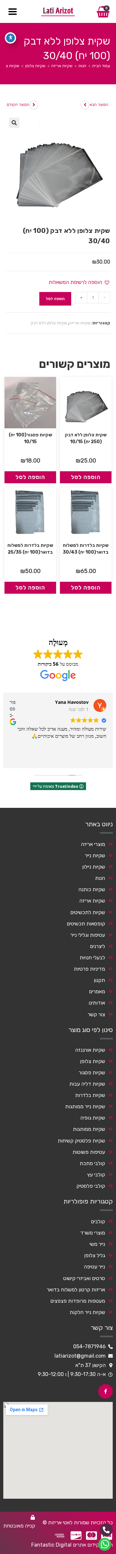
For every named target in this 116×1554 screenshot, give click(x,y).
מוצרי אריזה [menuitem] (93, 844)
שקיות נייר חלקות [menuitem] (87, 1312)
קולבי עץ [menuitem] (96, 1175)
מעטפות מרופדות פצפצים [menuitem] (77, 1301)
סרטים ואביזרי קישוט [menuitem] (84, 1278)
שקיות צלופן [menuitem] (92, 1061)
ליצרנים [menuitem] (97, 946)
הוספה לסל (55, 299)
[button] (14, 123)
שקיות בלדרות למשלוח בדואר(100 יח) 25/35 (30, 549)
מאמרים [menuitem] (97, 991)
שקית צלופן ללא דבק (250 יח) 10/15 (86, 438)
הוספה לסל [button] (86, 477)
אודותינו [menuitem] (97, 1003)
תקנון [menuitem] (99, 980)
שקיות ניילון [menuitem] (93, 867)
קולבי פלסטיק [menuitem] (90, 1186)
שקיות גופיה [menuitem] (92, 1118)
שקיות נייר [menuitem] (95, 855)
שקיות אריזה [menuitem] (92, 901)
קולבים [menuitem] (98, 1221)
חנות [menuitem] (100, 878)
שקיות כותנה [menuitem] (91, 889)
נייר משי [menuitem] (97, 1244)
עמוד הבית (101, 65)
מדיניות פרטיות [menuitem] (89, 969)
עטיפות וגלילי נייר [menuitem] (87, 935)
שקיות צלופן (35, 65)
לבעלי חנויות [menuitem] (92, 957)
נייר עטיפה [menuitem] (94, 1267)
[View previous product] (33, 105)
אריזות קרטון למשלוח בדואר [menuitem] (76, 1290)
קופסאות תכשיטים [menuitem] (86, 924)
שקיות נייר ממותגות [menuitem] (85, 1106)
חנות (82, 65)
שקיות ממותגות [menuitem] (89, 1129)
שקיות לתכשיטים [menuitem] (87, 912)
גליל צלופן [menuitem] (94, 1255)
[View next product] (85, 105)
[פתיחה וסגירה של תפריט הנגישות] (10, 38)
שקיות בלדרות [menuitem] (90, 1095)
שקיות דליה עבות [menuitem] (87, 1084)
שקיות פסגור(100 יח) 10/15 (30, 438)
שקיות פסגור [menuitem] (92, 1072)
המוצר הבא (99, 104)
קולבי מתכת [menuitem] (92, 1163)
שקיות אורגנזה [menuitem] (90, 1050)
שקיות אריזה (61, 65)
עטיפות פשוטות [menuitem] (88, 1152)
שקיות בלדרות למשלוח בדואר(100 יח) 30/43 (86, 549)
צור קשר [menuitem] (96, 1014)
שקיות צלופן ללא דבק (49, 322)
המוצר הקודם (18, 104)
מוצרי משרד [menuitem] (92, 1233)
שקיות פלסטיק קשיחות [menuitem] (81, 1141)
